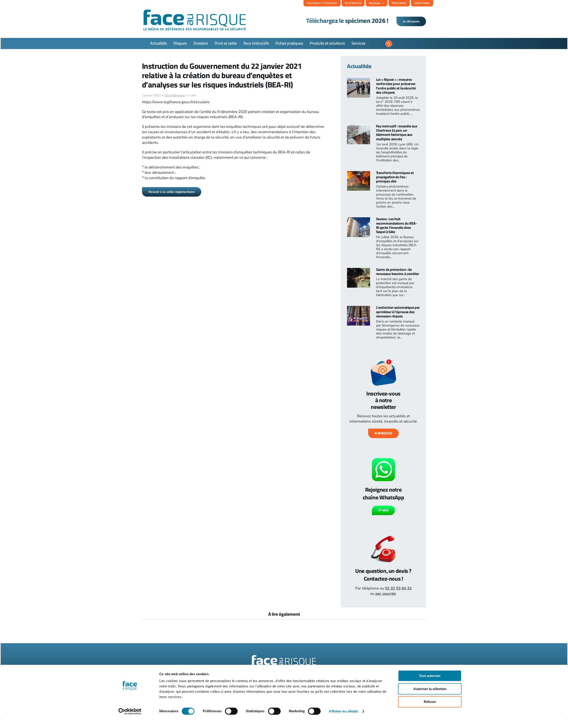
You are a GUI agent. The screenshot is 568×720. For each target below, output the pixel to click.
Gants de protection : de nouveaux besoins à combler (397, 271)
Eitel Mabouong (175, 95)
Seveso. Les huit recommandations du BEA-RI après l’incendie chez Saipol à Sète (396, 225)
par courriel (385, 593)
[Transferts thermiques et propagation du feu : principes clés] (358, 173)
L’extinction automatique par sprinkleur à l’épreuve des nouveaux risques (398, 311)
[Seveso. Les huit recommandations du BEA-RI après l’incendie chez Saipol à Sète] (358, 219)
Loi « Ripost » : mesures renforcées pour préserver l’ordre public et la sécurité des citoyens (396, 86)
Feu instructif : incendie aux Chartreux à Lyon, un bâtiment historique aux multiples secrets (396, 132)
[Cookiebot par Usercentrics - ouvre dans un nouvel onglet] (129, 711)
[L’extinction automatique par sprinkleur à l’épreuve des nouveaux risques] (358, 308)
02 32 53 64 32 (398, 588)
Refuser (430, 702)
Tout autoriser (430, 676)
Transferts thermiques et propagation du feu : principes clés (395, 176)
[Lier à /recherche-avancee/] (388, 43)
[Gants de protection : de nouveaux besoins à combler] (358, 270)
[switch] (231, 711)
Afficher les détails (343, 711)
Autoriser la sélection (429, 689)
